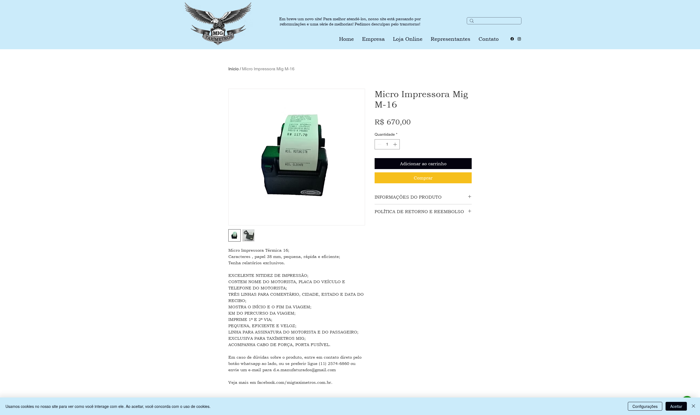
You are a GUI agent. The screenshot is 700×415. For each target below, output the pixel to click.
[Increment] (395, 144)
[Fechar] (693, 406)
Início (233, 68)
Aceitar (676, 406)
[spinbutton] (387, 144)
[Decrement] (378, 144)
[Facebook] (512, 39)
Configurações (645, 406)
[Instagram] (519, 39)
